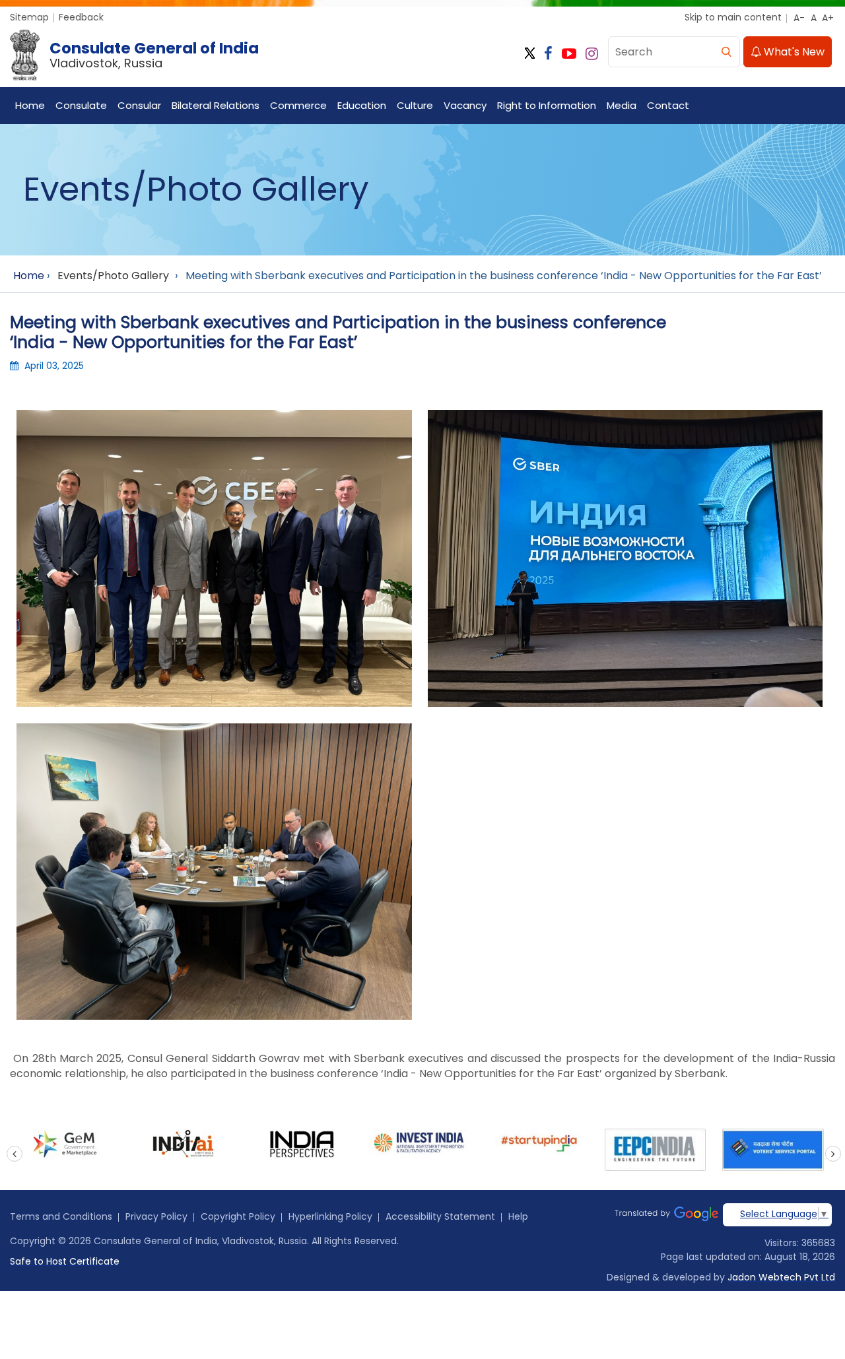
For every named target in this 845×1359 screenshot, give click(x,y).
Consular (139, 105)
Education (361, 105)
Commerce (298, 105)
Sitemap (29, 17)
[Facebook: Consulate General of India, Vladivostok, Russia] (548, 54)
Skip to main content (733, 17)
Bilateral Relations (215, 105)
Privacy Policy (156, 1216)
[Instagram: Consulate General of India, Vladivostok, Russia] (592, 54)
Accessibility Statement (440, 1216)
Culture (415, 105)
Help (518, 1216)
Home (30, 105)
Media (621, 105)
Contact (668, 105)
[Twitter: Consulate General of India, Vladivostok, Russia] (530, 54)
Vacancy (465, 105)
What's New (793, 51)
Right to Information (546, 105)
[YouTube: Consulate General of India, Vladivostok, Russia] (569, 54)
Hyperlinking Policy (330, 1216)
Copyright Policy (238, 1216)
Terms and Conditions (61, 1216)
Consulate (81, 105)
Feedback (81, 17)
